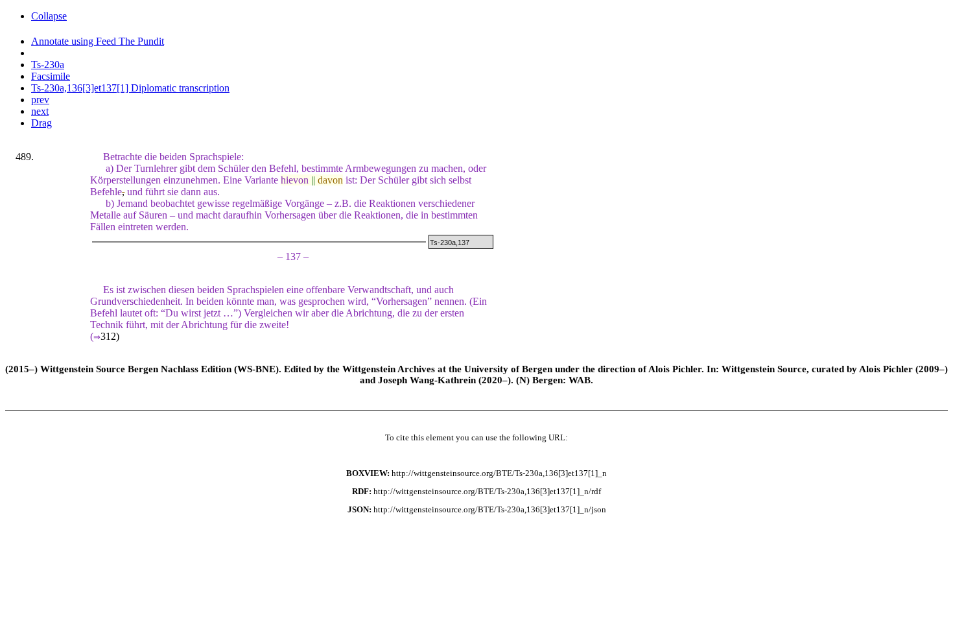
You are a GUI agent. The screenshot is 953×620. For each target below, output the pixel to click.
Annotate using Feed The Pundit (97, 41)
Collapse (49, 15)
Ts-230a (47, 64)
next (40, 111)
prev (40, 99)
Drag (41, 122)
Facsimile (50, 76)
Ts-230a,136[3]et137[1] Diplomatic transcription (130, 87)
